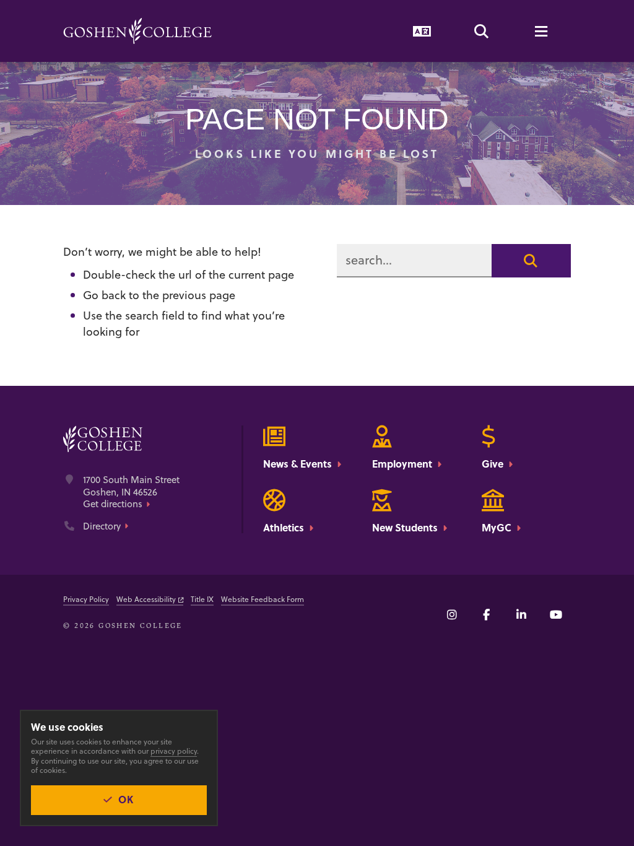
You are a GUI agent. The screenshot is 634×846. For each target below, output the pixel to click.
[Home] (137, 31)
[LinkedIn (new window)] (521, 614)
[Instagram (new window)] (452, 614)
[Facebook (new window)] (487, 614)
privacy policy (173, 751)
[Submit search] (531, 260)
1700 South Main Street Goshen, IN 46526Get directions (131, 492)
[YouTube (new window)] (556, 614)
